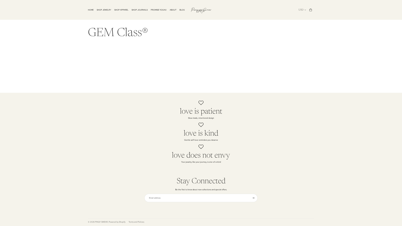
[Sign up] (253, 198)
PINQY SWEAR (101, 222)
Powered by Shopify (117, 222)
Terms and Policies (136, 222)
